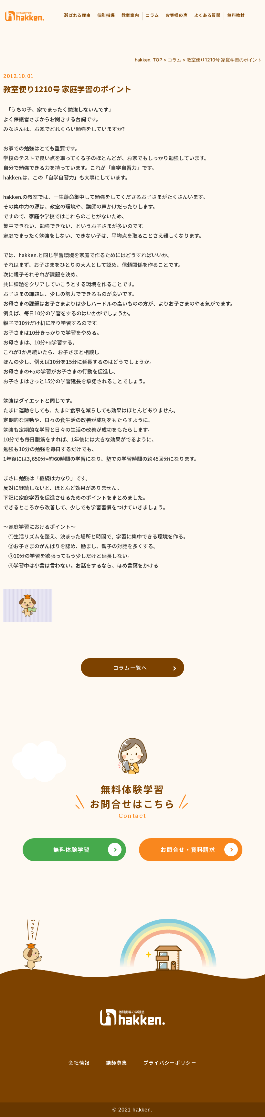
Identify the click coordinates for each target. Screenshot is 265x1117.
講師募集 (116, 1062)
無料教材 (236, 15)
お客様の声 (176, 15)
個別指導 (106, 15)
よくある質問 (207, 15)
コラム (152, 15)
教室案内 (130, 15)
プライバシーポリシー (170, 1062)
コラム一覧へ (130, 667)
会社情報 (79, 1062)
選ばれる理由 (77, 15)
